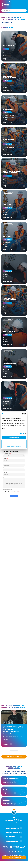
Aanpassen (13, 441)
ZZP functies (10, 837)
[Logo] (5, 4)
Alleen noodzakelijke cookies (14, 446)
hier (2, 426)
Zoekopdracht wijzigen (14, 857)
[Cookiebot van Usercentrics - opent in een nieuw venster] (21, 414)
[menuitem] (14, 10)
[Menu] (25, 4)
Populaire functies (13, 832)
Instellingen (21, 433)
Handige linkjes (12, 841)
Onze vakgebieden (12, 828)
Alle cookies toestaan (14, 437)
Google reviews (18, 822)
